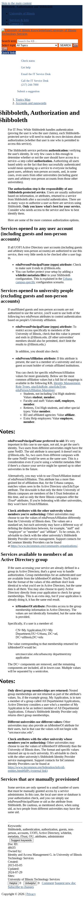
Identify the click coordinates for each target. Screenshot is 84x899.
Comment (48, 883)
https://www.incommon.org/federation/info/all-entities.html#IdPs (36, 769)
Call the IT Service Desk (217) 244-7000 (32, 82)
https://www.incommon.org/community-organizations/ (44, 546)
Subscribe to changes (21, 887)
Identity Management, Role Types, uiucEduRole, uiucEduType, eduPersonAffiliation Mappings (48, 386)
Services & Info (19, 20)
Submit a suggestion (28, 91)
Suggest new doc (65, 883)
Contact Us (16, 23)
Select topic (9, 45)
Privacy (31, 894)
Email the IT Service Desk (34, 74)
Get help (23, 67)
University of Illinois (22, 13)
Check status (26, 60)
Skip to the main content (16, 3)
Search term (9, 41)
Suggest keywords (21, 840)
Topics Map (23, 99)
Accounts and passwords (31, 103)
